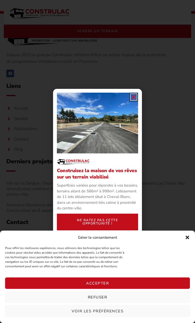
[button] (187, 237)
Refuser (97, 297)
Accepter (97, 283)
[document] (97, 161)
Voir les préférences (97, 311)
